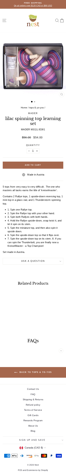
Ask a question (33, 261)
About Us (33, 425)
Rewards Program (33, 420)
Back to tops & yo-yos (35, 372)
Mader (33, 113)
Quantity (33, 145)
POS (20, 470)
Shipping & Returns (33, 399)
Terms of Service (33, 410)
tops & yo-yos (36, 107)
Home (24, 107)
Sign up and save (32, 440)
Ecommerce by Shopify (37, 470)
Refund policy (33, 404)
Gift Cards (33, 415)
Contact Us (33, 389)
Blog (33, 431)
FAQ (33, 394)
